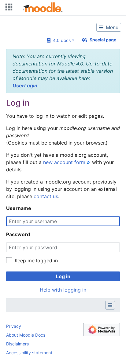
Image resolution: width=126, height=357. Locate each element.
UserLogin (25, 85)
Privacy (13, 326)
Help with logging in (63, 290)
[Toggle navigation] (7, 8)
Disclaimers (17, 343)
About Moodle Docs (25, 335)
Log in (63, 276)
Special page (103, 39)
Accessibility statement (29, 352)
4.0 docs (60, 40)
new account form (64, 162)
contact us (46, 196)
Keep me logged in (36, 260)
